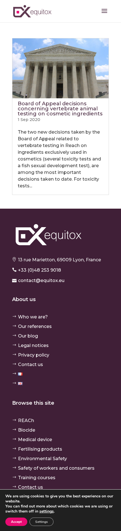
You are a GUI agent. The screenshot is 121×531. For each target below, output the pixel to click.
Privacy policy (33, 355)
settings (46, 511)
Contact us (30, 364)
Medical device (35, 439)
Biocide (26, 430)
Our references (35, 326)
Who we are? (33, 317)
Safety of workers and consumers (56, 468)
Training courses (36, 477)
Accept (16, 522)
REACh (26, 420)
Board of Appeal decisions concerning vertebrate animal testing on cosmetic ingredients (60, 109)
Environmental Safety (42, 458)
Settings (41, 522)
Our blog (28, 336)
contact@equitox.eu (41, 280)
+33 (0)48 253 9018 (39, 270)
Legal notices (33, 345)
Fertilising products (40, 449)
